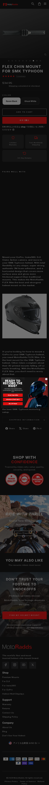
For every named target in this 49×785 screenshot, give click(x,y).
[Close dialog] (46, 379)
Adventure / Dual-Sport (12, 399)
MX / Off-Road (13, 403)
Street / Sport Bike (13, 395)
